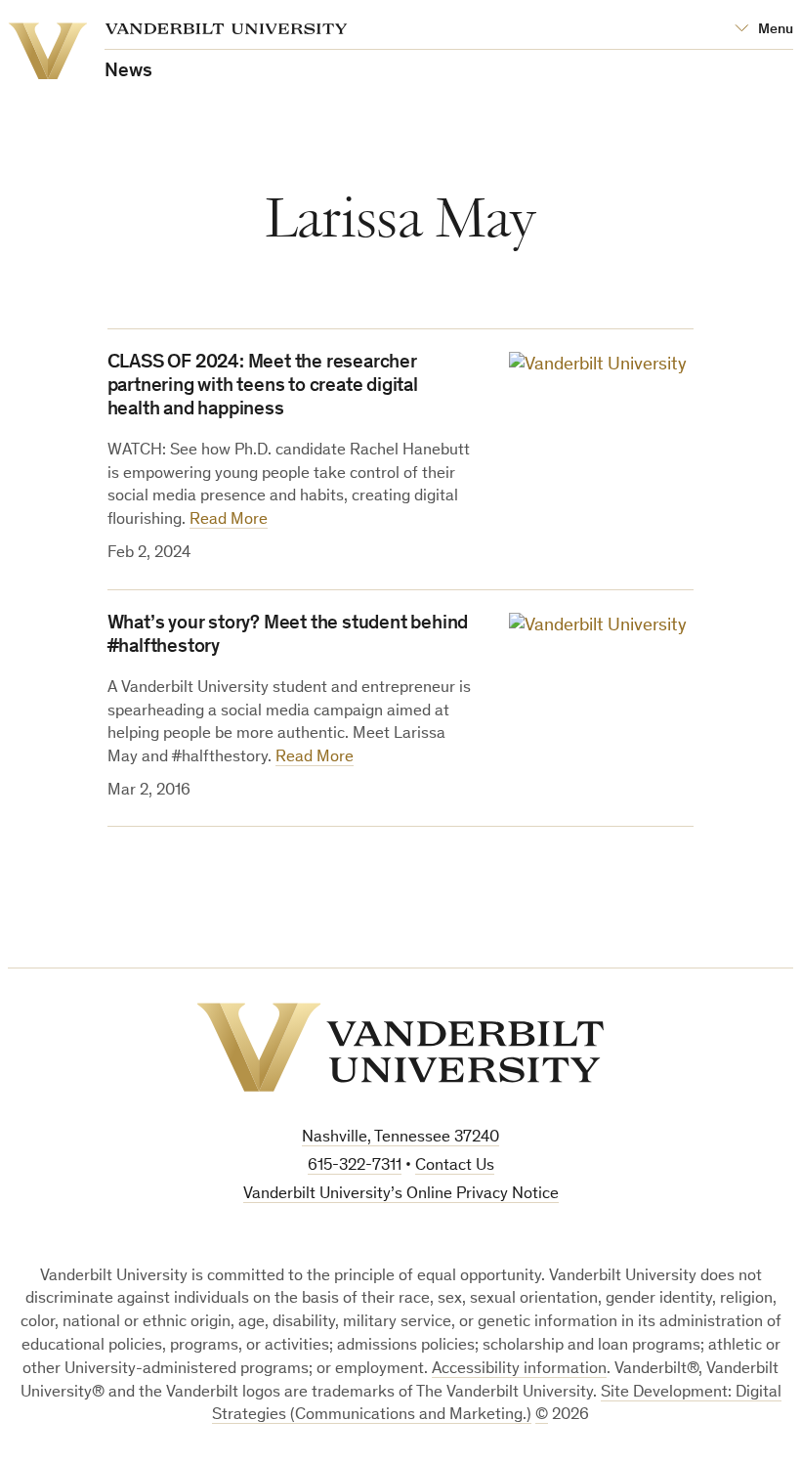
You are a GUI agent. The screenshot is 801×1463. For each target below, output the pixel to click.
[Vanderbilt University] (400, 1047)
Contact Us (454, 1166)
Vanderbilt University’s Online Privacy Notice (401, 1194)
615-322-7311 (354, 1166)
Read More (229, 520)
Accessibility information (519, 1369)
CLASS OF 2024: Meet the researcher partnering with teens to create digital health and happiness (262, 387)
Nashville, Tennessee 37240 (400, 1138)
